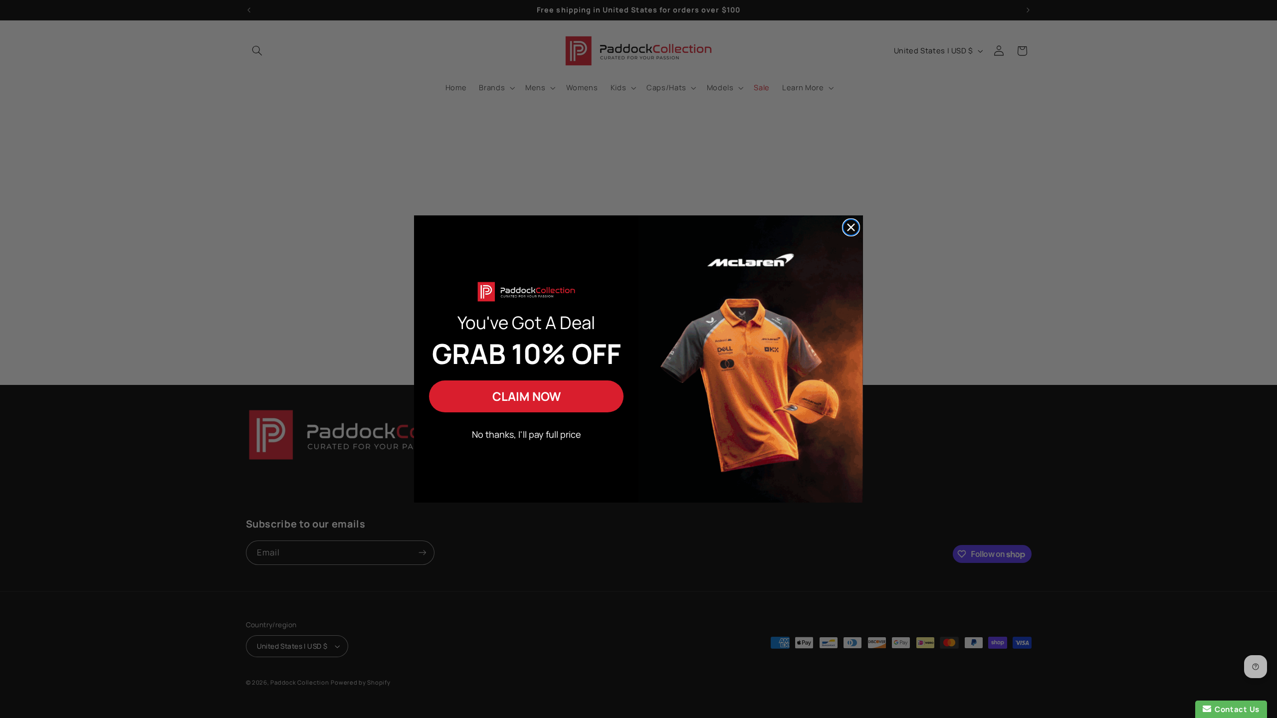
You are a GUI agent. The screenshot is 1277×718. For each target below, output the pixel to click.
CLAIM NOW (526, 396)
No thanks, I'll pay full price (526, 434)
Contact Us (1235, 709)
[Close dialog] (851, 227)
